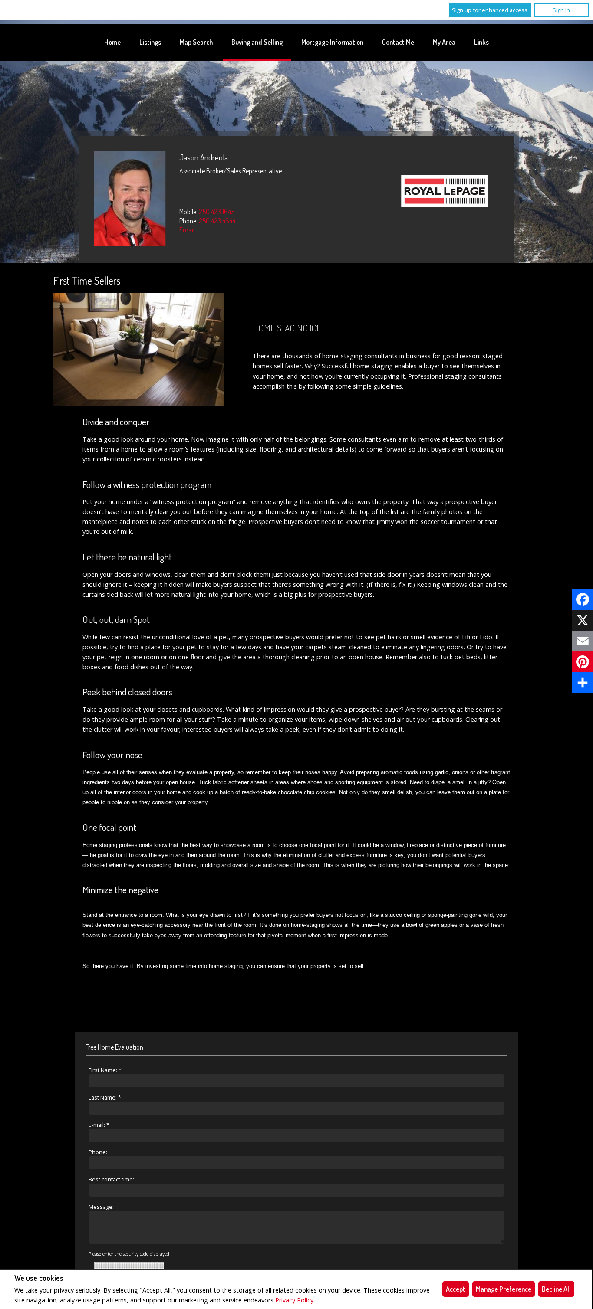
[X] (582, 620)
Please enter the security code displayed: (130, 1254)
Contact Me (398, 42)
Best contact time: (111, 1179)
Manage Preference (503, 1289)
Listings (150, 42)
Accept (455, 1289)
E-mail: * (99, 1125)
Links (481, 42)
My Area (444, 42)
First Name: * (105, 1070)
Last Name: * (105, 1097)
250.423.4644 (217, 220)
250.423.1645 (216, 211)
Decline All (556, 1289)
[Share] (582, 682)
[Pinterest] (582, 661)
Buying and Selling (257, 42)
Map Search (196, 42)
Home (112, 42)
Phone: (98, 1152)
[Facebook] (582, 599)
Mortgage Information (332, 42)
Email (186, 230)
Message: (101, 1207)
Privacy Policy (294, 1300)
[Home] (445, 192)
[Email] (582, 641)
